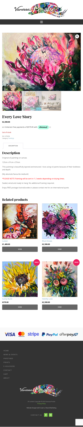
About (6, 378)
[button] (77, 36)
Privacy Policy (41, 404)
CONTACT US (36, 415)
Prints (6, 362)
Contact (7, 370)
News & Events (10, 354)
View (20, 249)
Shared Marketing (50, 408)
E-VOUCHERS (9, 366)
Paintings (11, 138)
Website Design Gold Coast (35, 408)
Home (6, 350)
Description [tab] (13, 146)
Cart (5, 374)
